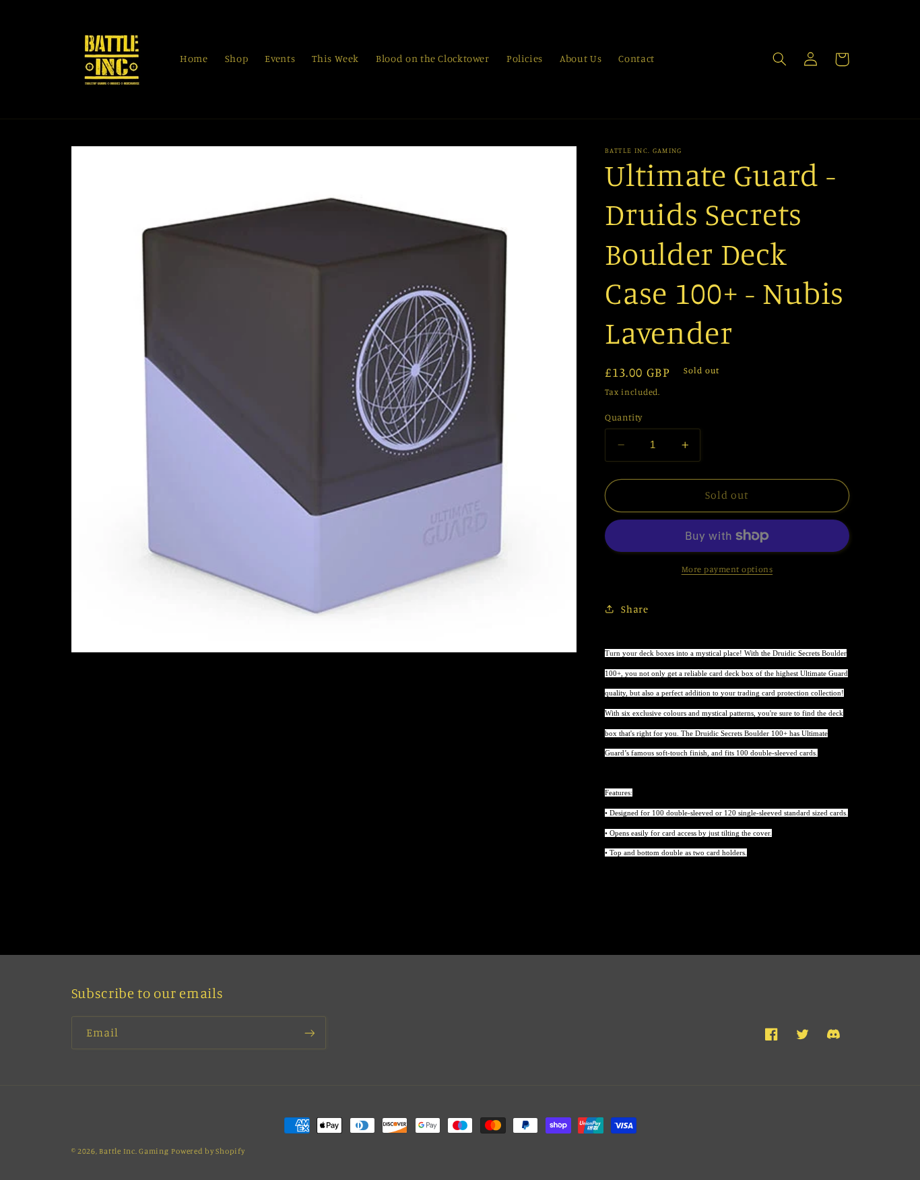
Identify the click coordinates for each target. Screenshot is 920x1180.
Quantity (623, 417)
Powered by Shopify (207, 1151)
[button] (779, 59)
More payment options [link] (727, 569)
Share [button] (634, 609)
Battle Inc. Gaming (133, 1151)
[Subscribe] (309, 1032)
